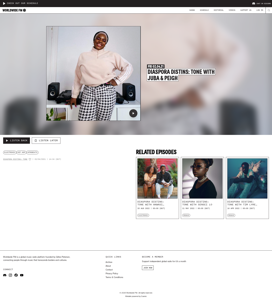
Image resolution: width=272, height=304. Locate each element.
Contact (109, 270)
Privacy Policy (112, 274)
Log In (259, 10)
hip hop (21, 152)
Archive (109, 262)
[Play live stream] (4, 3)
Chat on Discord (264, 4)
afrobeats (32, 152)
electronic (9, 152)
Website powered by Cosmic (136, 296)
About (108, 266)
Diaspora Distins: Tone (15, 159)
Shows (192, 10)
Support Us (245, 10)
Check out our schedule (22, 3)
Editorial (219, 10)
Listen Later (48, 140)
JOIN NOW (147, 268)
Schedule (204, 10)
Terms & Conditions (114, 277)
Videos (232, 10)
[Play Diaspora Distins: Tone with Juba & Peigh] (133, 113)
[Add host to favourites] (30, 159)
